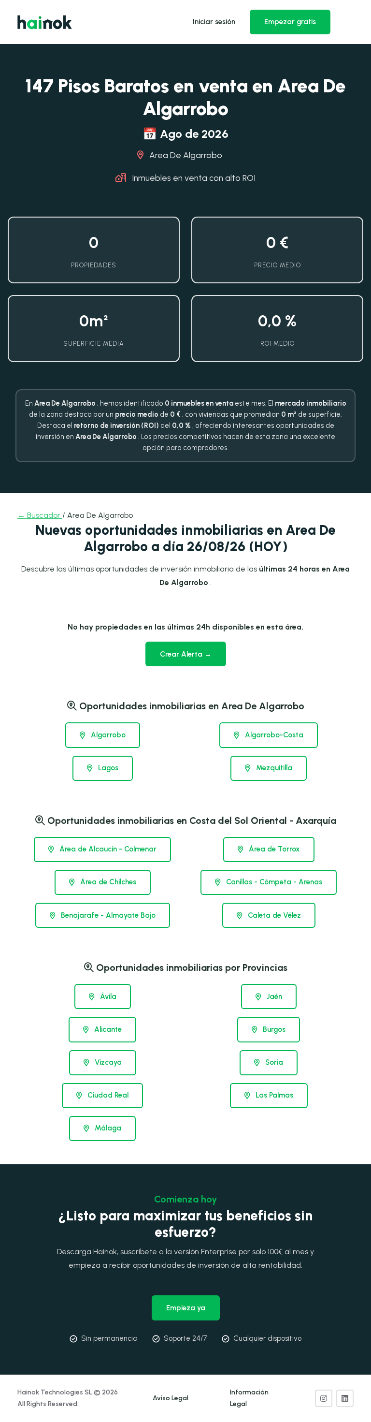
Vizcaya (107, 1062)
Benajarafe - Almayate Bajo (107, 915)
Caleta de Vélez (273, 915)
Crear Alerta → (186, 654)
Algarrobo (107, 735)
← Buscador (39, 515)
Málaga (107, 1128)
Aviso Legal (170, 1398)
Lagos (107, 767)
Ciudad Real (107, 1095)
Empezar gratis (290, 21)
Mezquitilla (273, 767)
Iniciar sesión (214, 21)
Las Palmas (273, 1095)
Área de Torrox (273, 849)
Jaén (273, 996)
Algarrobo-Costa (273, 735)
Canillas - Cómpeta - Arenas (273, 882)
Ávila (107, 996)
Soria (273, 1062)
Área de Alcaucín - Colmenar (107, 849)
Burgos (273, 1029)
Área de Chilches (107, 882)
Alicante (107, 1029)
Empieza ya (185, 1308)
